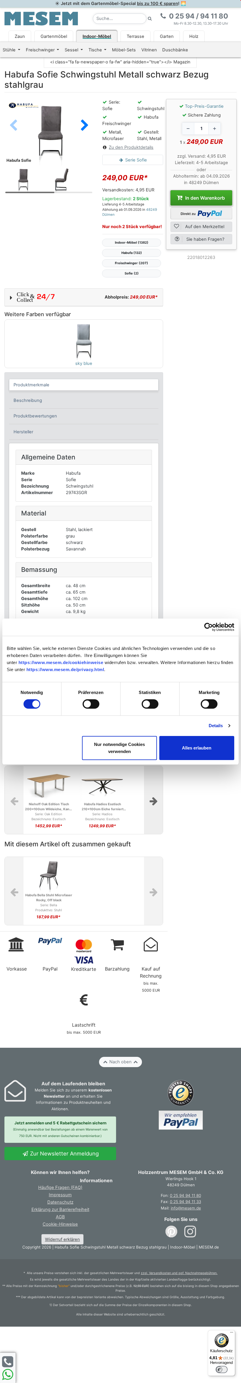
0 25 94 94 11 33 (185, 1201)
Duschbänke (175, 50)
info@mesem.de (186, 1208)
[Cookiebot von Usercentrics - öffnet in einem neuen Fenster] (208, 627)
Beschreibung (28, 400)
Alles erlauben (196, 747)
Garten (167, 36)
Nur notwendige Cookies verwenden (119, 748)
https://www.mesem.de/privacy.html (65, 669)
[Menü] (231, 1333)
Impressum (60, 1194)
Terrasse (135, 36)
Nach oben (120, 1061)
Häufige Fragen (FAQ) (60, 1187)
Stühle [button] (10, 50)
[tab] (84, 385)
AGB (60, 1216)
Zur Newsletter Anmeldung (64, 1153)
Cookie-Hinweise (60, 1224)
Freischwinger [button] (41, 50)
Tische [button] (95, 50)
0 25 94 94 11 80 (185, 1195)
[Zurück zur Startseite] (41, 18)
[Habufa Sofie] (48, 132)
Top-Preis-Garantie (204, 106)
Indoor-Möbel (97, 36)
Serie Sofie (135, 160)
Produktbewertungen (35, 416)
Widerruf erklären (62, 1239)
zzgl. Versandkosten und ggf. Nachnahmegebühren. (179, 1273)
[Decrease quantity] (188, 128)
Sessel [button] (72, 50)
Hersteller (23, 431)
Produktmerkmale (31, 385)
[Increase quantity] (214, 128)
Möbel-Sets (124, 50)
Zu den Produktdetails (131, 147)
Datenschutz (60, 1202)
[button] (85, 125)
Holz (193, 36)
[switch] (91, 704)
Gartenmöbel (54, 36)
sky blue (83, 363)
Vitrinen (149, 50)
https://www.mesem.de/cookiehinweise (61, 662)
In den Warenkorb (204, 198)
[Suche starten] (149, 19)
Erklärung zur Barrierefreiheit (60, 1209)
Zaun (20, 36)
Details (216, 725)
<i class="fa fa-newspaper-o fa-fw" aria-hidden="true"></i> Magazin (120, 62)
